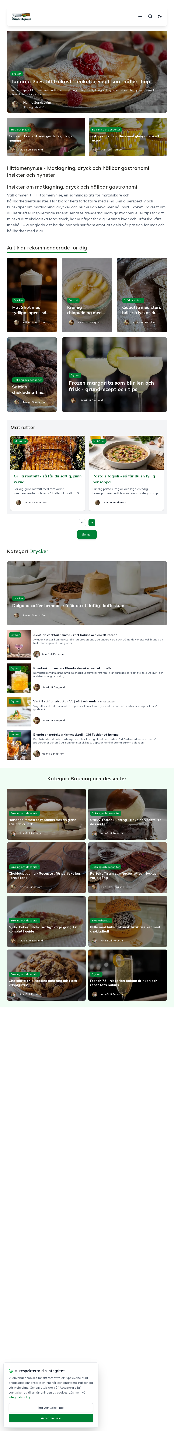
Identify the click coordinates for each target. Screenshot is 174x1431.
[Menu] (140, 16)
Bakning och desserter (106, 129)
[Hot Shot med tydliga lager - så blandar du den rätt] (32, 295)
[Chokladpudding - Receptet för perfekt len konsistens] (46, 867)
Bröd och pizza (19, 129)
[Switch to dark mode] (160, 16)
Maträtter (20, 441)
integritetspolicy (19, 1397)
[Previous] (82, 522)
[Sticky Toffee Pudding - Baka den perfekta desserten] (127, 814)
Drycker (18, 300)
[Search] (150, 16)
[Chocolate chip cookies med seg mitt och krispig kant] (46, 975)
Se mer (87, 534)
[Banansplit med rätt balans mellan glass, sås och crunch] (46, 814)
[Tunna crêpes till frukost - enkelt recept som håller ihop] (87, 72)
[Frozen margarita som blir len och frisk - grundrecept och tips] (114, 374)
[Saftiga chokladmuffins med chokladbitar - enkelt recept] (32, 374)
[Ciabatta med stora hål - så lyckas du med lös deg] (142, 295)
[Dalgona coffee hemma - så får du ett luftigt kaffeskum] (87, 593)
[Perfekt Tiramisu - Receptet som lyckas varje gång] (127, 867)
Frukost (16, 73)
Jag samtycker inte (51, 1408)
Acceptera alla (51, 1418)
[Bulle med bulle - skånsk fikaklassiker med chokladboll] (127, 921)
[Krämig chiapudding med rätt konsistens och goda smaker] (87, 295)
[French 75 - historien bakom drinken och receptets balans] (127, 975)
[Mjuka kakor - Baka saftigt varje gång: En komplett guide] (46, 921)
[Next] (91, 522)
